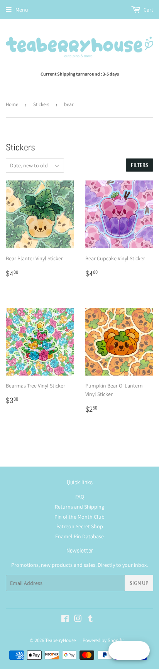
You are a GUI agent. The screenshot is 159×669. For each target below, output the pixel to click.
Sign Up (139, 583)
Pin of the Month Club (79, 516)
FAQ (79, 496)
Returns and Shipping (79, 506)
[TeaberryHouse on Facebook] (65, 619)
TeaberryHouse (60, 640)
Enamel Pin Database (79, 536)
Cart (147, 9)
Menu (21, 9)
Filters (139, 165)
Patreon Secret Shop (79, 526)
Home (12, 104)
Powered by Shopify (103, 640)
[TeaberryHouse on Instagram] (78, 619)
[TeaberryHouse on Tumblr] (90, 619)
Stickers (41, 104)
